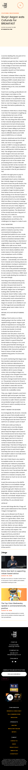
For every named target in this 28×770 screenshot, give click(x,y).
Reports (14, 732)
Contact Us (14, 741)
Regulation (14, 717)
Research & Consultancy (14, 711)
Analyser (14, 725)
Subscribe (4, 678)
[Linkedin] (12, 661)
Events (14, 744)
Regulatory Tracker (14, 728)
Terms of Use (14, 750)
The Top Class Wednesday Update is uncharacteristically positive (13, 605)
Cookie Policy (14, 754)
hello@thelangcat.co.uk (14, 654)
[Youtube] (15, 661)
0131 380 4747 (14, 653)
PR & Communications (14, 714)
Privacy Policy (14, 747)
